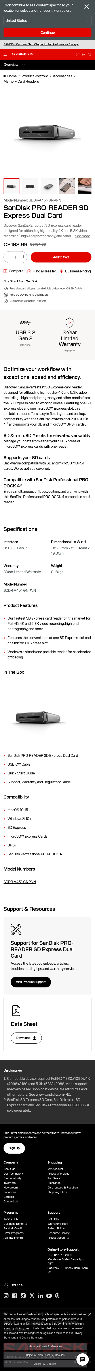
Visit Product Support (31, 982)
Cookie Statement (32, 1337)
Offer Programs (14, 1233)
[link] (13, 271)
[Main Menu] (6, 54)
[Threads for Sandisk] (57, 1296)
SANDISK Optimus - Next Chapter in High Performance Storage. (41, 44)
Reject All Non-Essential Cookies (45, 1355)
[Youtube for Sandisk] (49, 1296)
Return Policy (56, 1228)
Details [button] (79, 288)
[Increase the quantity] (24, 257)
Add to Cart (61, 257)
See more (82, 236)
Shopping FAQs (57, 1192)
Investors (10, 1183)
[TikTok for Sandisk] (23, 1296)
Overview (11, 64)
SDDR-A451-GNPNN (20, 882)
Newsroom (11, 1187)
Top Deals (54, 1178)
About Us (9, 1169)
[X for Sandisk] (32, 1296)
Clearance (54, 1183)
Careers (9, 1197)
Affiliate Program (14, 1238)
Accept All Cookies (45, 1363)
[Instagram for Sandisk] (6, 1296)
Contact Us (11, 1201)
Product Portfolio (58, 1173)
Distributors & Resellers (63, 1187)
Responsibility (13, 1178)
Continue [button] (47, 32)
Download (23, 1038)
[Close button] (87, 7)
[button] (11, 186)
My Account (55, 1169)
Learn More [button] (42, 295)
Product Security (58, 1238)
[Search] (89, 54)
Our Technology (14, 1173)
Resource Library (59, 1233)
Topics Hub (11, 1219)
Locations (10, 1192)
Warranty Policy (58, 1224)
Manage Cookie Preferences (45, 1346)
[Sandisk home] (23, 54)
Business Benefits (15, 1224)
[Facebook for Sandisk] (14, 1296)
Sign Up (14, 1148)
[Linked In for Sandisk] (40, 1295)
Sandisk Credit (13, 1228)
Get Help (53, 1219)
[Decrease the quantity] (7, 257)
